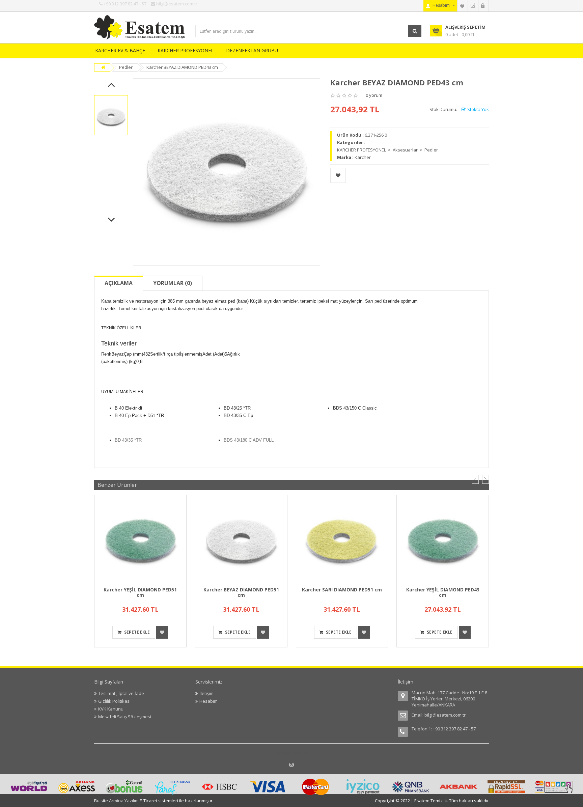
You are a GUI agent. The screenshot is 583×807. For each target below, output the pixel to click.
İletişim (206, 693)
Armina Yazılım (124, 801)
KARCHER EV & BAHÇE (120, 50)
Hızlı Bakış (140, 499)
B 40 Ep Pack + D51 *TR (139, 415)
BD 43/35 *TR (128, 440)
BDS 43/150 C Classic (355, 408)
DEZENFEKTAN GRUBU (252, 50)
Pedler (126, 67)
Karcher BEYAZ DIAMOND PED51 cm (241, 592)
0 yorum (374, 95)
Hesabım (208, 701)
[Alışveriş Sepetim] (483, 5)
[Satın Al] (473, 5)
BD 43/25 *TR (237, 408)
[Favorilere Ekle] (338, 175)
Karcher (363, 157)
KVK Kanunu (110, 709)
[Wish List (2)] (462, 5)
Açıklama (119, 283)
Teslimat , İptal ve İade (121, 693)
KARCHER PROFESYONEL (186, 50)
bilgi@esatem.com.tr (445, 715)
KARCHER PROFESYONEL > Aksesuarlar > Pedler (387, 150)
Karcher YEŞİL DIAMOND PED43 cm (442, 592)
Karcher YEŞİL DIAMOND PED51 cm (140, 592)
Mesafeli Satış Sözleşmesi (124, 717)
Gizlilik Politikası (114, 701)
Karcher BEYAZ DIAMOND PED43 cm (182, 67)
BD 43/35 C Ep (238, 415)
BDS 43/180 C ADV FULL (249, 440)
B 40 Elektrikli (128, 408)
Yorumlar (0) (172, 283)
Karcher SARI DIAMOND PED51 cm (342, 589)
